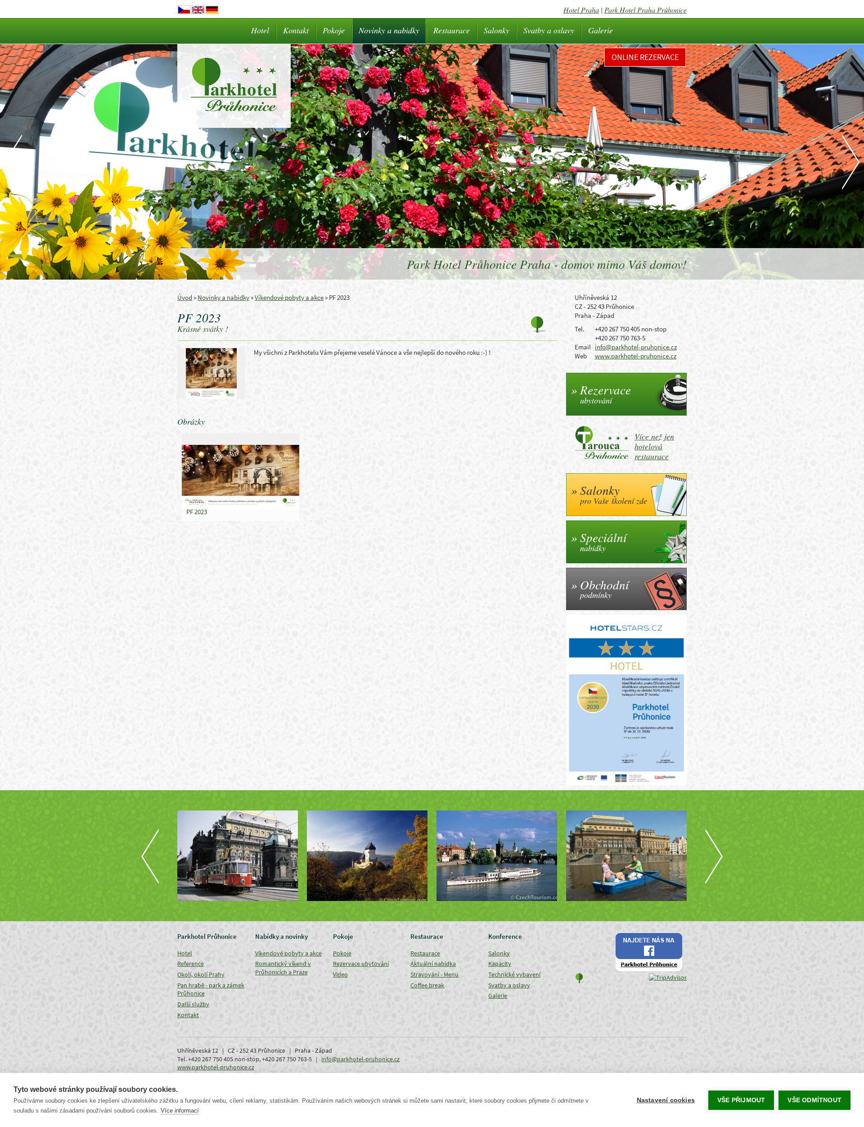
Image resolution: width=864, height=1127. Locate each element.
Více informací (180, 1110)
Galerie (600, 30)
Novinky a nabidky (389, 30)
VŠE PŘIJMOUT (741, 1100)
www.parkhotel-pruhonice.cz (635, 356)
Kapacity (499, 964)
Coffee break (427, 985)
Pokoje (334, 30)
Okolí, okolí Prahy (201, 974)
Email (583, 347)
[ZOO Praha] (626, 855)
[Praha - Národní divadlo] (497, 855)
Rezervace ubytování (361, 964)
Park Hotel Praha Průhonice (645, 9)
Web (581, 356)
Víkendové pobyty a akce (289, 297)
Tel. (580, 329)
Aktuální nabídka (433, 964)
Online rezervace (645, 57)
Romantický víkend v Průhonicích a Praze (283, 968)
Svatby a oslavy (548, 30)
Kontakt (296, 30)
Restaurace (451, 30)
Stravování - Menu (434, 974)
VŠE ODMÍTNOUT (815, 1100)
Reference (190, 964)
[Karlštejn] (237, 855)
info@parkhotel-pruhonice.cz (636, 347)
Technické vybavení (514, 974)
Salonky (496, 30)
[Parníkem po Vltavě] (367, 855)
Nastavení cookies (666, 1100)
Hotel (260, 30)
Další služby (193, 1004)
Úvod (184, 297)
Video (340, 974)
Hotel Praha (581, 9)
